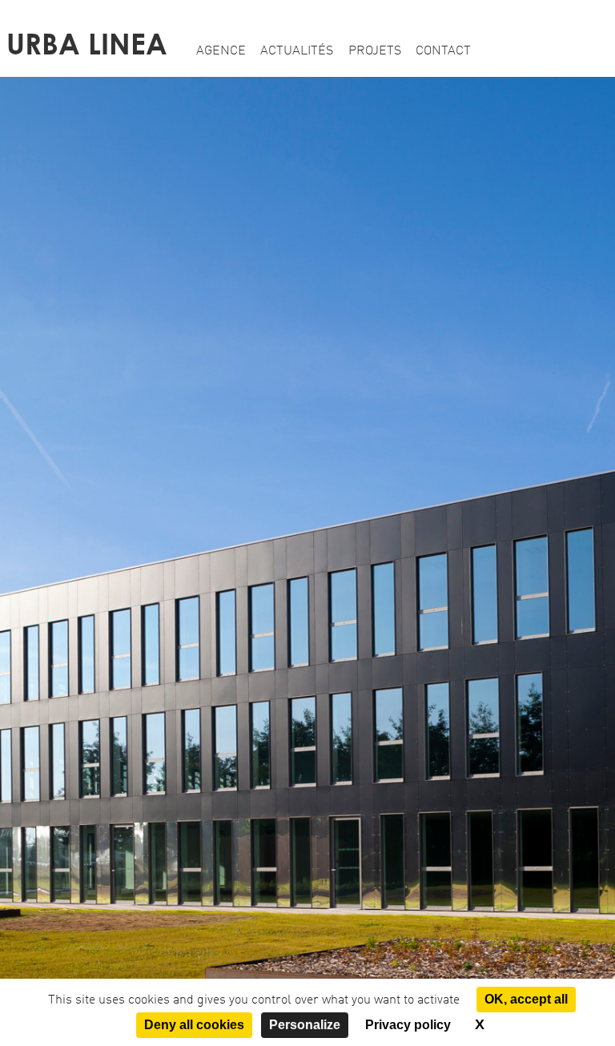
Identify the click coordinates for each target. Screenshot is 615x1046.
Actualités (296, 51)
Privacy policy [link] (408, 1025)
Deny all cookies (194, 1025)
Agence (221, 51)
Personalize (304, 1025)
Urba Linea (86, 43)
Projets (374, 51)
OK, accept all (526, 999)
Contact (443, 51)
